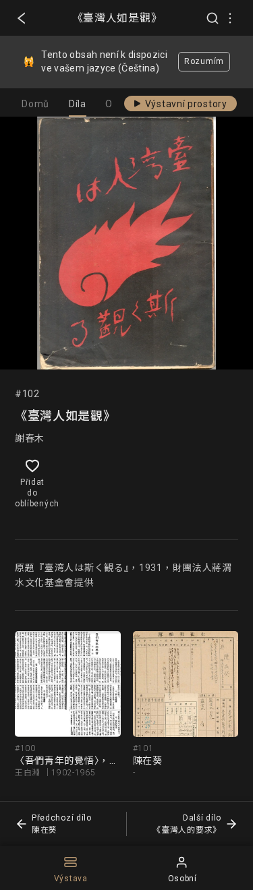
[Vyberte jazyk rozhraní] (230, 18)
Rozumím (204, 61)
